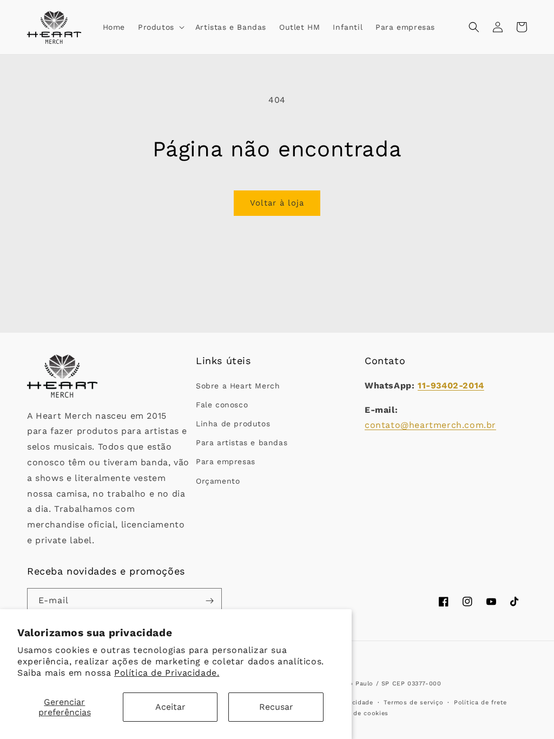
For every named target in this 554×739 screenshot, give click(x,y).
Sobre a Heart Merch (238, 385)
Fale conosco (222, 404)
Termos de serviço (413, 702)
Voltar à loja (277, 203)
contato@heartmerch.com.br (430, 425)
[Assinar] (209, 600)
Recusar (276, 707)
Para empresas (225, 461)
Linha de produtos (233, 423)
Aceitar (170, 707)
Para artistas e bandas (241, 442)
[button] (160, 27)
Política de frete (480, 702)
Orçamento (218, 481)
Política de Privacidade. (166, 673)
